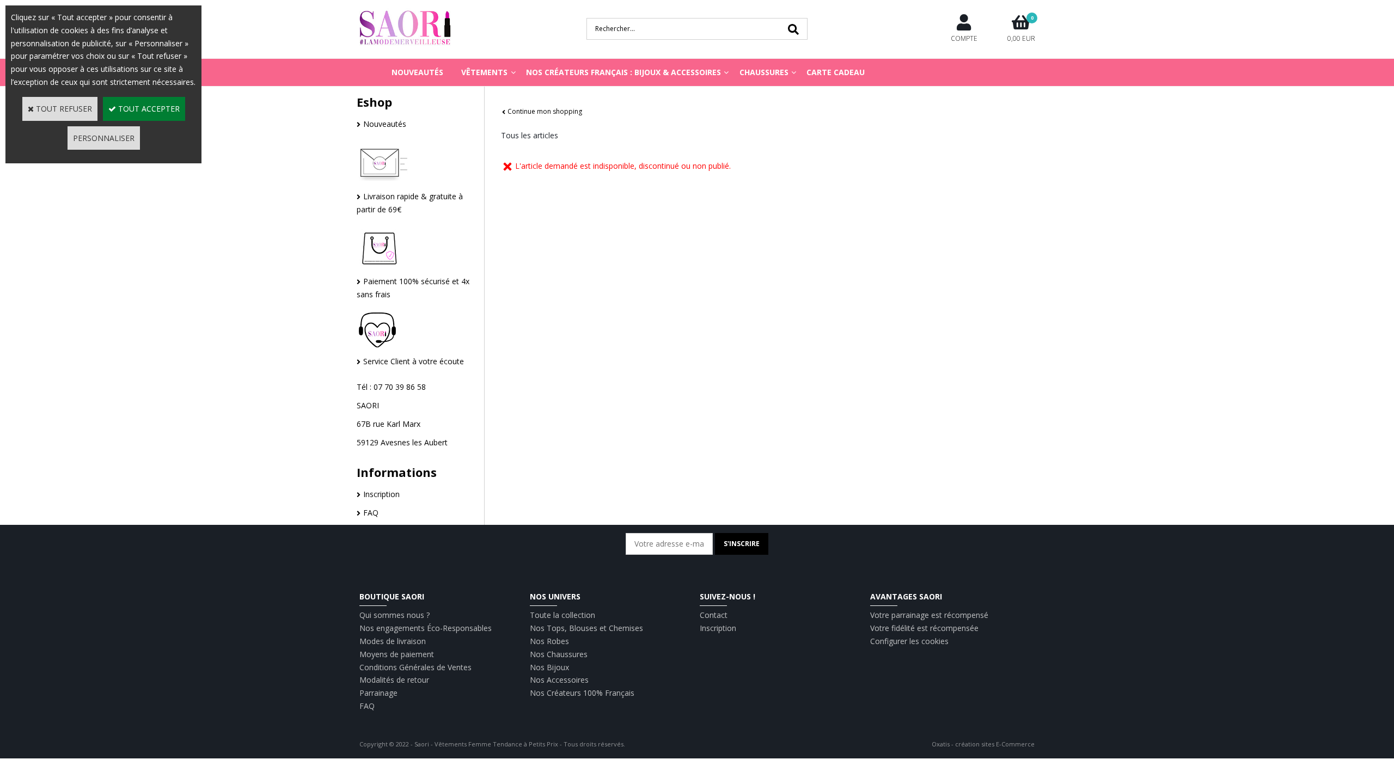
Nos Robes (549, 641)
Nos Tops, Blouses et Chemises (586, 628)
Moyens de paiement (396, 654)
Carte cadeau (835, 72)
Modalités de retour (394, 680)
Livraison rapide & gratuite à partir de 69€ (410, 203)
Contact (713, 615)
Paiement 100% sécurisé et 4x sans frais (413, 287)
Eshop (374, 102)
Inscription (381, 494)
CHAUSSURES (763, 72)
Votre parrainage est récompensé (929, 615)
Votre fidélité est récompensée (924, 628)
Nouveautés (384, 124)
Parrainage (378, 693)
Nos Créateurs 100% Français (582, 693)
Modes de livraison (392, 641)
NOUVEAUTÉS (417, 72)
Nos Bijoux (549, 667)
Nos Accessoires (559, 680)
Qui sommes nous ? (394, 615)
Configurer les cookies (909, 641)
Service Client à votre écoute (413, 361)
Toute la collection (562, 615)
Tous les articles (529, 135)
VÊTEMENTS (484, 72)
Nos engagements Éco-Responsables (425, 628)
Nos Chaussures (559, 654)
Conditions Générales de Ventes (415, 667)
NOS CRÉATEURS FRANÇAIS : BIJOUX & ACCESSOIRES (623, 72)
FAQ (370, 512)
